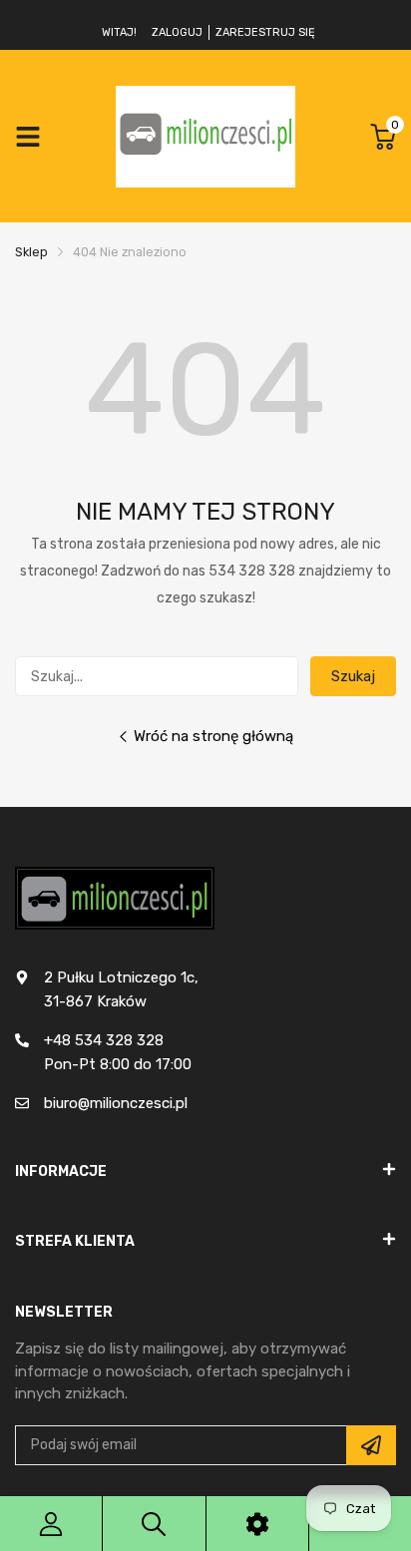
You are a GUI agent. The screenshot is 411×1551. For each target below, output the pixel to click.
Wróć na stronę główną (213, 736)
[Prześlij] (371, 1445)
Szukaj (353, 676)
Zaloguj (177, 32)
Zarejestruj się (265, 32)
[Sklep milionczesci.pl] (205, 136)
